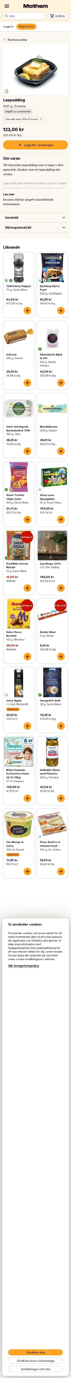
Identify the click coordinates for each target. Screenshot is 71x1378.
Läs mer (9, 194)
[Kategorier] (7, 6)
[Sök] (7, 16)
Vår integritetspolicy (23, 966)
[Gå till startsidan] (35, 6)
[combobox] (26, 16)
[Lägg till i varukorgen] (27, 310)
